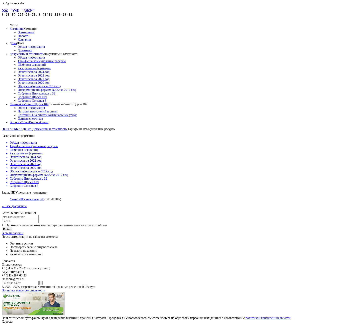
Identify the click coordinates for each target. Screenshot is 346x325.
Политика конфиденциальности (23, 290)
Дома (13, 43)
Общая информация (31, 46)
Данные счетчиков (30, 118)
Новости (23, 36)
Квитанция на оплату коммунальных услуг (47, 115)
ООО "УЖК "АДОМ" (17, 129)
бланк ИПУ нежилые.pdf (27, 199)
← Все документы (14, 206)
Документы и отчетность (27, 54)
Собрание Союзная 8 (32, 100)
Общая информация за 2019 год (39, 86)
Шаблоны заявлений (32, 64)
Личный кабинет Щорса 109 (29, 104)
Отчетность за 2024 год (33, 72)
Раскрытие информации (34, 68)
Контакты (24, 39)
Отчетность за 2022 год (33, 75)
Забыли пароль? (12, 233)
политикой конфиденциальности (268, 318)
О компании (26, 32)
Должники (25, 50)
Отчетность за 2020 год (33, 82)
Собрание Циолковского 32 (36, 93)
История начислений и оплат (37, 111)
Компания (16, 28)
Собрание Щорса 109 (32, 97)
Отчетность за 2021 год (33, 79)
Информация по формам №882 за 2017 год (47, 89)
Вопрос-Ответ (19, 122)
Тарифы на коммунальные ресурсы (42, 61)
